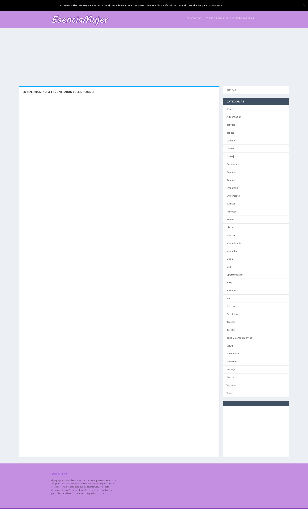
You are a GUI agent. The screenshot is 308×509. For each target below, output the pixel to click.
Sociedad (232, 361)
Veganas (231, 385)
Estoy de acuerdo (237, 5)
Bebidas (231, 124)
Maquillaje (232, 251)
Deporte (231, 172)
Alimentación (234, 116)
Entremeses (233, 195)
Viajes (230, 392)
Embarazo (232, 187)
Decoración (233, 164)
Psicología (232, 314)
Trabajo (231, 369)
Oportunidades (235, 274)
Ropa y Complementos (239, 337)
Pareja (230, 282)
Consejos (231, 156)
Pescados (232, 290)
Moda (230, 258)
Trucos (230, 377)
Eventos (231, 203)
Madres (231, 235)
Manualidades (234, 243)
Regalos (231, 329)
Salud (230, 345)
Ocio (229, 266)
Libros (230, 227)
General (231, 219)
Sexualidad (233, 353)
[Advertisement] (147, 57)
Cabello (231, 140)
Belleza (231, 132)
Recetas (231, 321)
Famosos (231, 211)
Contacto (194, 18)
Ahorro (230, 108)
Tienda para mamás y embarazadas (230, 18)
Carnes (230, 148)
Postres (231, 306)
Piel (228, 298)
